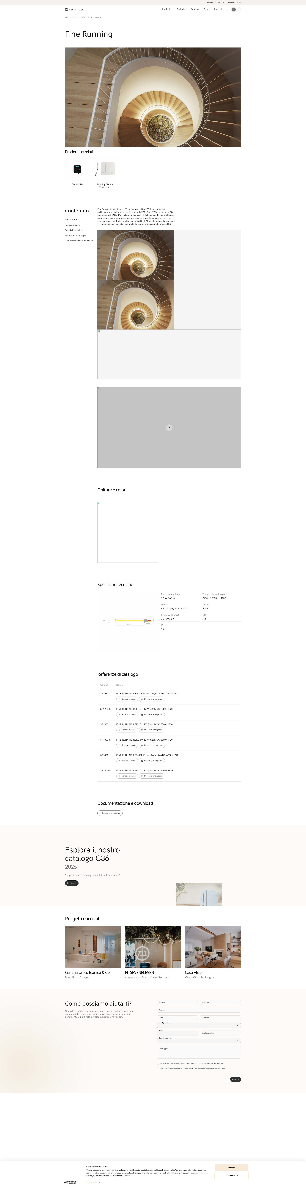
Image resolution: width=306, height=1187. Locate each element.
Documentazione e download (79, 240)
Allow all (231, 1168)
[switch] (236, 9)
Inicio (67, 17)
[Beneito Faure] (74, 9)
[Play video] (169, 427)
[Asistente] (226, 9)
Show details (91, 1182)
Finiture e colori (72, 225)
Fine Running (96, 17)
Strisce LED (84, 17)
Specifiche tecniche (74, 230)
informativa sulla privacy (207, 1063)
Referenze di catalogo (75, 235)
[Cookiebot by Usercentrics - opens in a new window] (70, 1182)
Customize (230, 1175)
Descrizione (71, 219)
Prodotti (74, 17)
